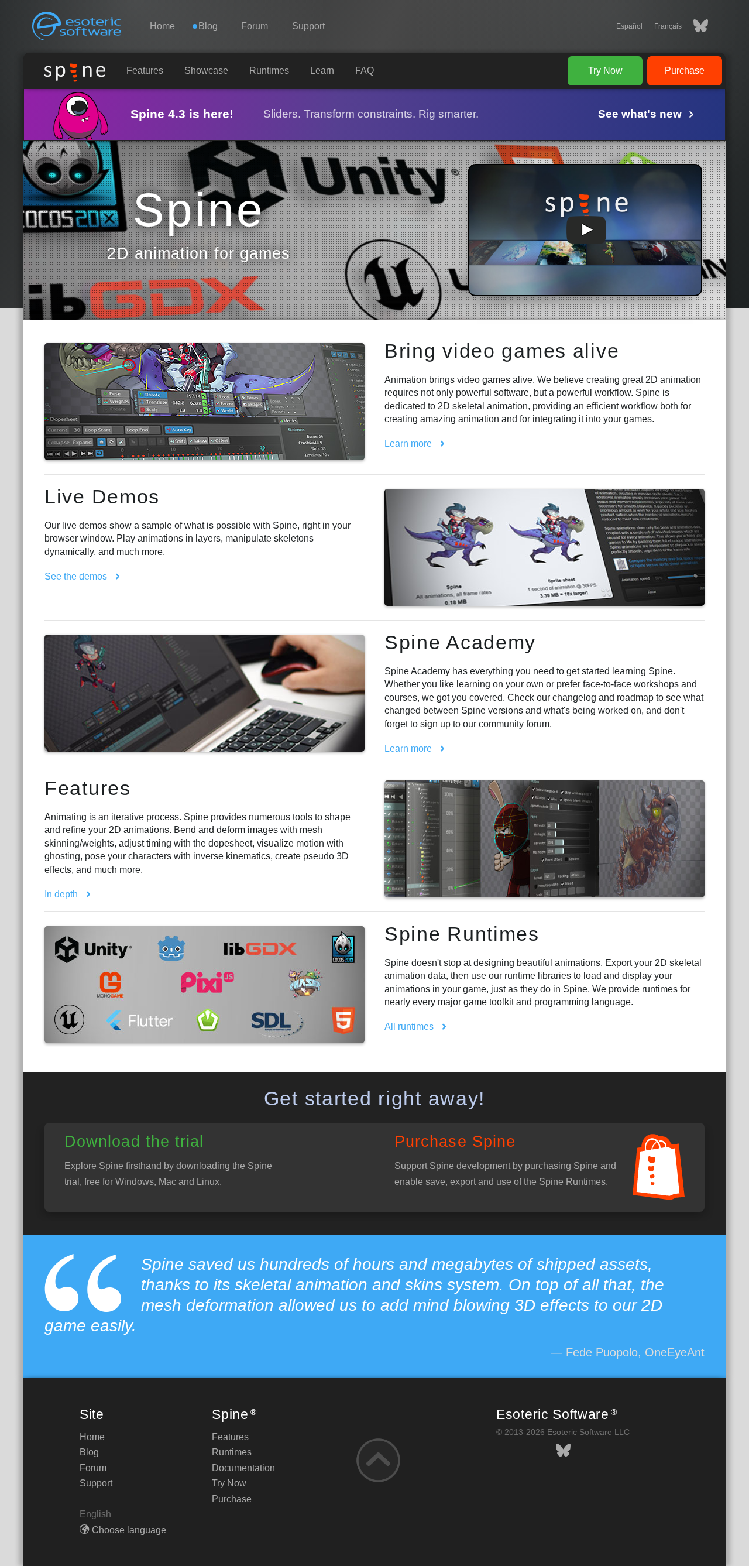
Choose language (129, 1530)
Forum (254, 26)
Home (162, 26)
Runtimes (269, 71)
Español (629, 26)
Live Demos (102, 496)
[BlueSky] (695, 26)
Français (668, 26)
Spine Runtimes (462, 934)
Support (308, 26)
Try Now (605, 71)
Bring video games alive (501, 351)
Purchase (685, 71)
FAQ (364, 71)
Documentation (243, 1468)
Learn (322, 71)
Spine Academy (460, 642)
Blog (89, 1452)
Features (144, 71)
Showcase (206, 71)
